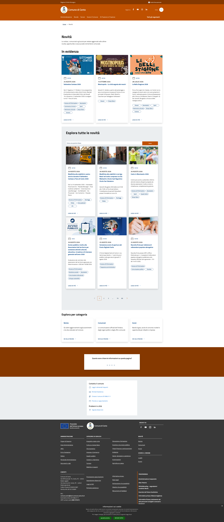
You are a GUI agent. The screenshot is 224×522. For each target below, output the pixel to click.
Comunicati (141, 445)
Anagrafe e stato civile (93, 441)
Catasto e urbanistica (92, 460)
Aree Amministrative (67, 445)
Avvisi (73, 239)
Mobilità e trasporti (92, 467)
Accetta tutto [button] (105, 518)
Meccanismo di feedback (119, 491)
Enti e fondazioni (66, 452)
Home (64, 24)
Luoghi (140, 458)
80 (122, 298)
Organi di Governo (66, 441)
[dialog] (112, 513)
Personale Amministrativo (68, 460)
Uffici (62, 449)
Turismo (88, 463)
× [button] (222, 506)
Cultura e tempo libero (93, 445)
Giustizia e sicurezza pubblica (121, 445)
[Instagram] (141, 9)
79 (117, 298)
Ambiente (115, 452)
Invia (150, 143)
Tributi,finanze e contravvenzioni (122, 449)
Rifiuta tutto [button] (119, 518)
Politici (63, 456)
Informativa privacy (118, 476)
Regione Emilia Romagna (68, 2)
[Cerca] (161, 10)
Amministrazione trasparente (147, 479)
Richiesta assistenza (92, 488)
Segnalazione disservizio (93, 480)
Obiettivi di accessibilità (119, 487)
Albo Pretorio (143, 483)
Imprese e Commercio (92, 452)
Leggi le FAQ (90, 484)
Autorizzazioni (116, 460)
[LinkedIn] (146, 9)
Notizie (69, 78)
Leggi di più (129, 514)
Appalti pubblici (91, 456)
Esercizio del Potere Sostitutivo (148, 492)
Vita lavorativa (90, 449)
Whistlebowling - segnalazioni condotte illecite (148, 487)
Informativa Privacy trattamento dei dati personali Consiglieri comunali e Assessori (150, 501)
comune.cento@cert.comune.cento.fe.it (73, 496)
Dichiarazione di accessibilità (120, 483)
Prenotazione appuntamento (94, 477)
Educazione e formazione (119, 441)
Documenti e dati (66, 463)
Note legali (115, 480)
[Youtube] (137, 9)
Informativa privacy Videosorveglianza (150, 496)
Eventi (140, 461)
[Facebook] (132, 9)
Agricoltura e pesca (118, 463)
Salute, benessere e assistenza (121, 456)
